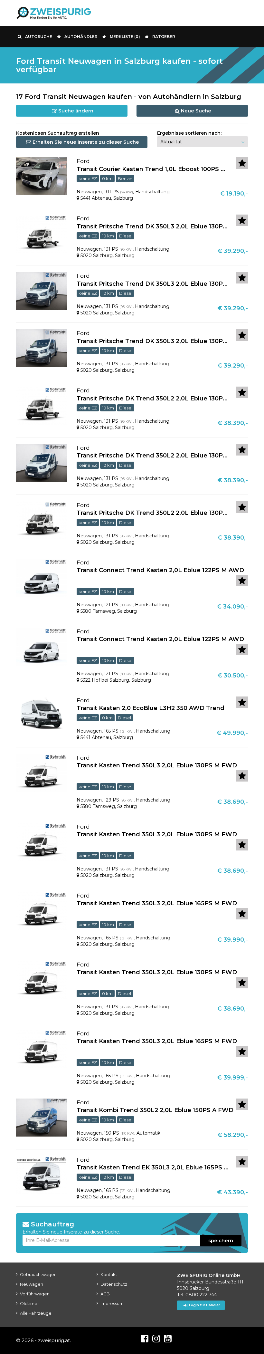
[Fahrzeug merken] (242, 163)
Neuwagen (31, 1284)
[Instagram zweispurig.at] (156, 1338)
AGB (105, 1293)
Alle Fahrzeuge (36, 1313)
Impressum (112, 1303)
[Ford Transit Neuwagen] (41, 176)
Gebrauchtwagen (38, 1274)
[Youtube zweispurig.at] (168, 1338)
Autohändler (81, 36)
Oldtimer (29, 1303)
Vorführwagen (35, 1293)
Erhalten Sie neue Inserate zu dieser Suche (85, 142)
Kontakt (108, 1274)
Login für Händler (204, 1305)
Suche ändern (75, 111)
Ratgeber (163, 36)
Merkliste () (125, 36)
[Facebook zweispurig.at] (144, 1338)
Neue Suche (195, 111)
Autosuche (38, 36)
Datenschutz (113, 1284)
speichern (220, 1240)
